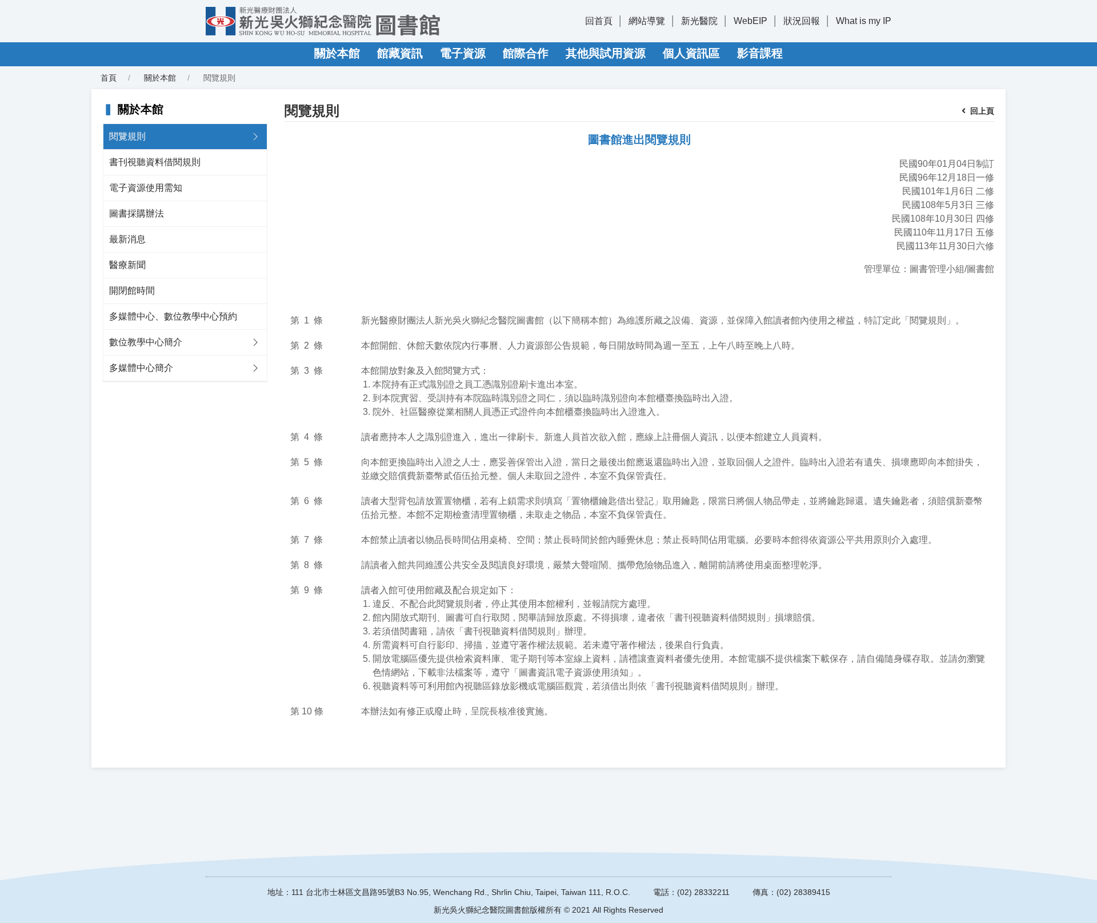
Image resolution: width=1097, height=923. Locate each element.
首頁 (109, 77)
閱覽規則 (127, 136)
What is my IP (863, 21)
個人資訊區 (691, 53)
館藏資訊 (400, 53)
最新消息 (127, 239)
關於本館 (337, 53)
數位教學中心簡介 (145, 342)
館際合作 (525, 53)
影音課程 (760, 53)
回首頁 (598, 21)
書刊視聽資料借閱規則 (155, 162)
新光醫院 (699, 21)
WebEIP (750, 21)
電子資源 (463, 53)
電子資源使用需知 (145, 188)
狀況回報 (801, 21)
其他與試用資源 (606, 53)
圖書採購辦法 (136, 213)
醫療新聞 (127, 265)
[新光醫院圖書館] (323, 21)
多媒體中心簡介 (141, 368)
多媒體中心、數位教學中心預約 (173, 316)
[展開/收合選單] (255, 136)
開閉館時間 (132, 290)
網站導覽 (646, 21)
